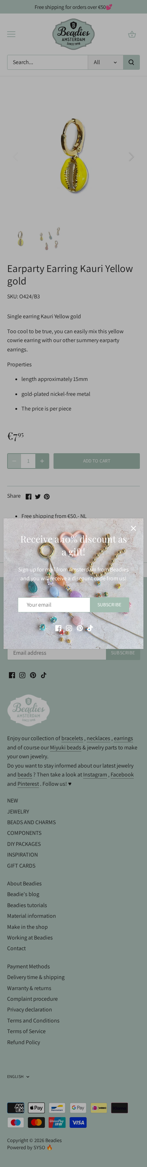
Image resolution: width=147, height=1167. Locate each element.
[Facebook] (58, 628)
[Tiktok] (90, 628)
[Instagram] (69, 628)
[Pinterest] (80, 628)
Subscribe (109, 604)
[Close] (133, 528)
